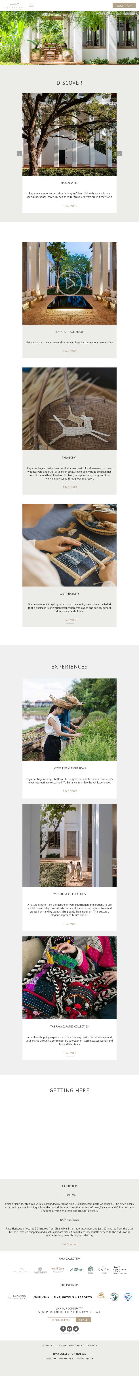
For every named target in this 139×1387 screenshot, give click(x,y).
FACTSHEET (92, 1345)
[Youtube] (76, 1329)
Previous (19, 153)
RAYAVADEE (51, 1358)
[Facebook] (63, 1329)
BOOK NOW (124, 5)
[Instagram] (69, 1329)
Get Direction (69, 1244)
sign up (83, 1319)
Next (119, 153)
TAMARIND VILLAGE (84, 1358)
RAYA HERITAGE (66, 1358)
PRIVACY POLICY (76, 1345)
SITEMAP (62, 1345)
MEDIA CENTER (49, 1345)
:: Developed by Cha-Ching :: (69, 1333)
